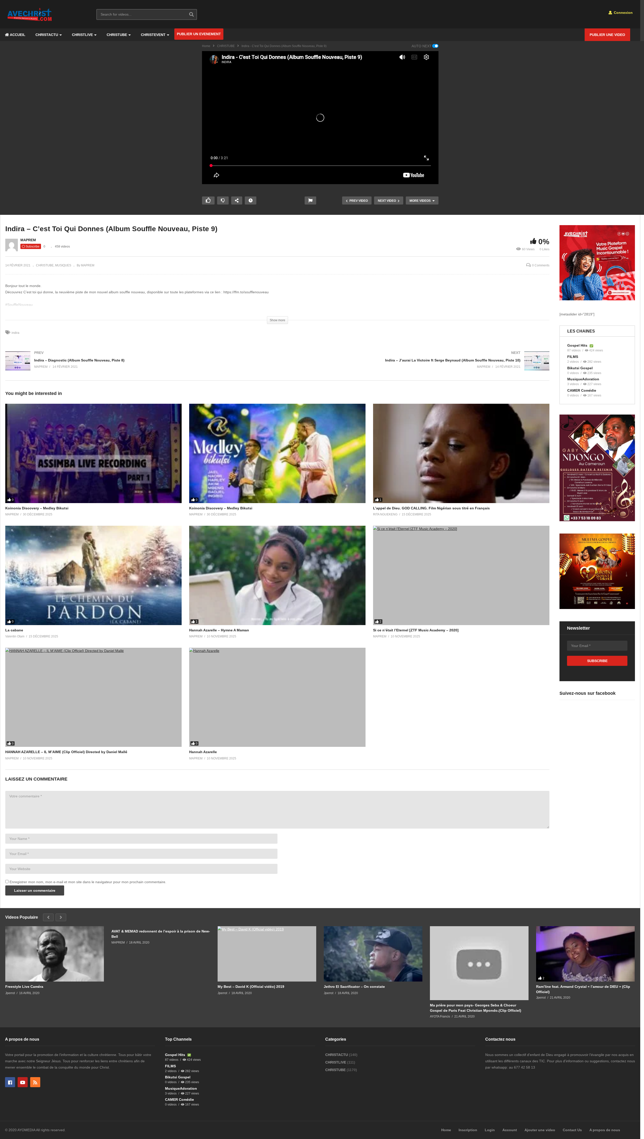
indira (15, 333)
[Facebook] (10, 1082)
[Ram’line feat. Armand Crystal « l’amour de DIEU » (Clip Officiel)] (585, 954)
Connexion (623, 13)
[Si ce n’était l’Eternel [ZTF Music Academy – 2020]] (461, 575)
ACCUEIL (17, 35)
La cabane (14, 630)
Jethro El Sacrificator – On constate (354, 987)
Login (490, 1130)
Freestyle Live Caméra (24, 987)
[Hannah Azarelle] (277, 697)
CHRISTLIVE (82, 35)
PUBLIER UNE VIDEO (607, 35)
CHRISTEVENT (153, 35)
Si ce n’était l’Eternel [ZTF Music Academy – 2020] (416, 630)
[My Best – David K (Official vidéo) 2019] (267, 954)
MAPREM (28, 240)
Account (509, 1130)
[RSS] (35, 1082)
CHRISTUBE (117, 35)
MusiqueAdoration (583, 379)
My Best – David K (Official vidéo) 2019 (251, 987)
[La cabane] (93, 575)
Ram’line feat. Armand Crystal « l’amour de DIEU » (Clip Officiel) (583, 989)
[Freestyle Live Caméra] (54, 954)
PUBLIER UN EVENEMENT (199, 34)
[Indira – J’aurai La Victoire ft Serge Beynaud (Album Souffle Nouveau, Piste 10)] (416, 365)
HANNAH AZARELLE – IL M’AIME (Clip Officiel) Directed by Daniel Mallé (66, 752)
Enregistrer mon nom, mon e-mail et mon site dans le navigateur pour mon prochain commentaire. (88, 882)
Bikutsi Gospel (580, 368)
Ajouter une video (540, 1130)
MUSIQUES (63, 265)
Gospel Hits (577, 345)
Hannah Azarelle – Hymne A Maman (219, 630)
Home (206, 46)
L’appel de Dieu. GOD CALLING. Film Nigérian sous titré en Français (431, 508)
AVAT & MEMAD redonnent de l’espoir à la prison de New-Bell (160, 933)
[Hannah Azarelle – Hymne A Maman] (277, 575)
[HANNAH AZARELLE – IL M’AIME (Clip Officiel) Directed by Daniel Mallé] (93, 697)
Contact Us (572, 1130)
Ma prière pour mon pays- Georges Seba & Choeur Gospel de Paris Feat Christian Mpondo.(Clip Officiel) (475, 1007)
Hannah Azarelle (203, 752)
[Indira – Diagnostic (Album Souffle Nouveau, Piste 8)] (138, 365)
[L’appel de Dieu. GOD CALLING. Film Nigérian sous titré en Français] (461, 453)
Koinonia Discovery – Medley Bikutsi (36, 508)
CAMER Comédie (581, 390)
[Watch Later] (250, 200)
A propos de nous (604, 1130)
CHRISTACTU (46, 35)
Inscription (468, 1130)
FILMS (572, 357)
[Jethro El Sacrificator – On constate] (373, 954)
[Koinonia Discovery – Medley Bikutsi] (93, 453)
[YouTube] (23, 1082)
